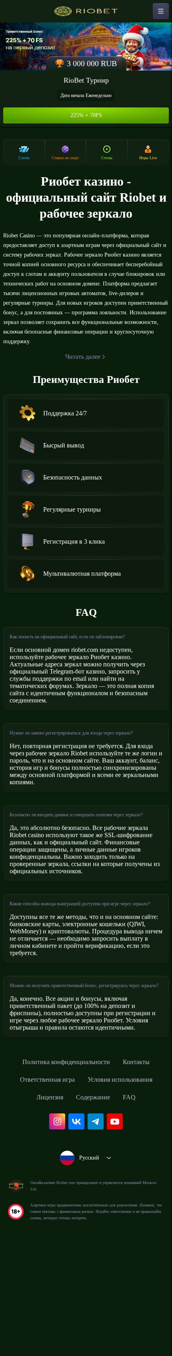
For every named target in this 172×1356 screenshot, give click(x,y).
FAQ (134, 1200)
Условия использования (124, 1182)
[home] (86, 11)
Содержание (95, 1200)
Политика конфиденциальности (64, 1165)
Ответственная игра (42, 1182)
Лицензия (46, 1200)
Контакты (143, 1165)
